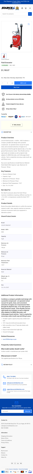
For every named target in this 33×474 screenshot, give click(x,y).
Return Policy (4, 438)
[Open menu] (30, 8)
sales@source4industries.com (9, 426)
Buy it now (16, 87)
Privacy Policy (5, 442)
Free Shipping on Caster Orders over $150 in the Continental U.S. (16, 2)
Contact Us (4, 455)
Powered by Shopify (23, 469)
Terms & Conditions (6, 440)
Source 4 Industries (13, 469)
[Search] (30, 14)
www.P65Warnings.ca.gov (9, 339)
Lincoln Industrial (5, 59)
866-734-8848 (4, 428)
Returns (3, 453)
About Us (3, 457)
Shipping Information (6, 436)
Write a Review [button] (17, 124)
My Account (4, 450)
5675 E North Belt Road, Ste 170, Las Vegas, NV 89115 (15, 423)
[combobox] (16, 14)
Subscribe (27, 411)
